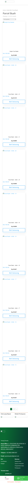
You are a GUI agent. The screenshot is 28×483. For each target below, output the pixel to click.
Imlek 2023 (9, 10)
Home (4, 10)
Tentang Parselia (4, 440)
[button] (1, 1)
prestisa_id (8, 473)
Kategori (3, 463)
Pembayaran (17, 468)
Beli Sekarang (14, 59)
